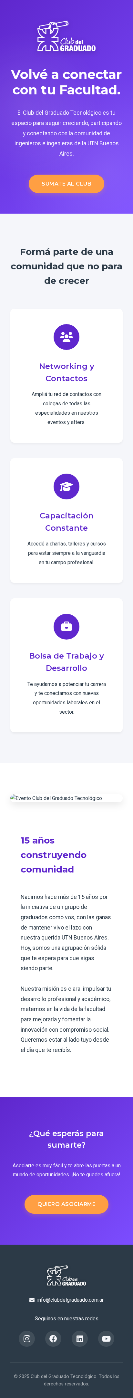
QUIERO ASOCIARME (66, 1204)
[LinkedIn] (80, 1339)
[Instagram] (27, 1339)
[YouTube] (106, 1339)
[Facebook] (53, 1339)
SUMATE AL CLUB (66, 184)
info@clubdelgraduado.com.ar (70, 1300)
